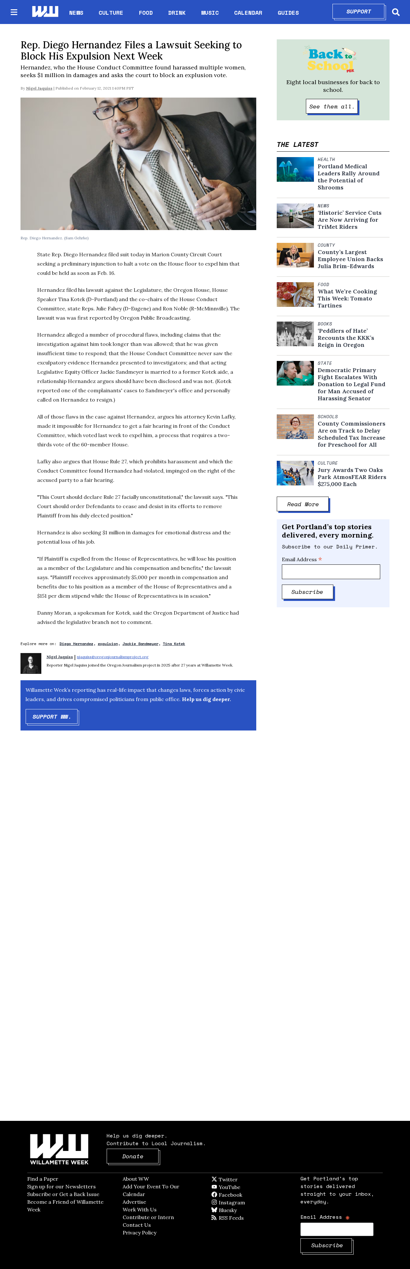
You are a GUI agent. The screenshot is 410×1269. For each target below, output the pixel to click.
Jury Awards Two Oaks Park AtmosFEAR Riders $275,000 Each (352, 477)
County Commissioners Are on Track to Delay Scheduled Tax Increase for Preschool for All (351, 434)
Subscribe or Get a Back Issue (63, 1194)
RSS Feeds (242, 1218)
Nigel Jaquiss (39, 88)
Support (366, 11)
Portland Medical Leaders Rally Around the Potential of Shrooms (349, 177)
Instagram (245, 1202)
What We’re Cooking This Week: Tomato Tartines (347, 298)
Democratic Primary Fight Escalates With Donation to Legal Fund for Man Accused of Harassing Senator (351, 384)
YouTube (240, 1187)
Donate (140, 1156)
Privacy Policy (139, 1232)
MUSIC (210, 12)
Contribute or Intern (148, 1217)
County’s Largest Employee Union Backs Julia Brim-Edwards (350, 259)
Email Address (302, 559)
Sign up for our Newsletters (61, 1186)
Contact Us (137, 1225)
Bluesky (237, 1210)
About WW (136, 1179)
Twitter (244, 1179)
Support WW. (55, 716)
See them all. (333, 106)
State (325, 363)
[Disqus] (138, 837)
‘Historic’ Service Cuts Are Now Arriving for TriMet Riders (349, 219)
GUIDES (288, 12)
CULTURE (111, 12)
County (326, 245)
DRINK (177, 12)
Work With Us (140, 1209)
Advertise (134, 1202)
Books (325, 324)
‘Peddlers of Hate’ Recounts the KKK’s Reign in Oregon (346, 337)
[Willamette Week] (45, 12)
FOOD (146, 12)
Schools (328, 416)
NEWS (76, 12)
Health (326, 159)
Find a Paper (42, 1179)
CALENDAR (248, 12)
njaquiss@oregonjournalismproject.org (113, 656)
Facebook (249, 1195)
